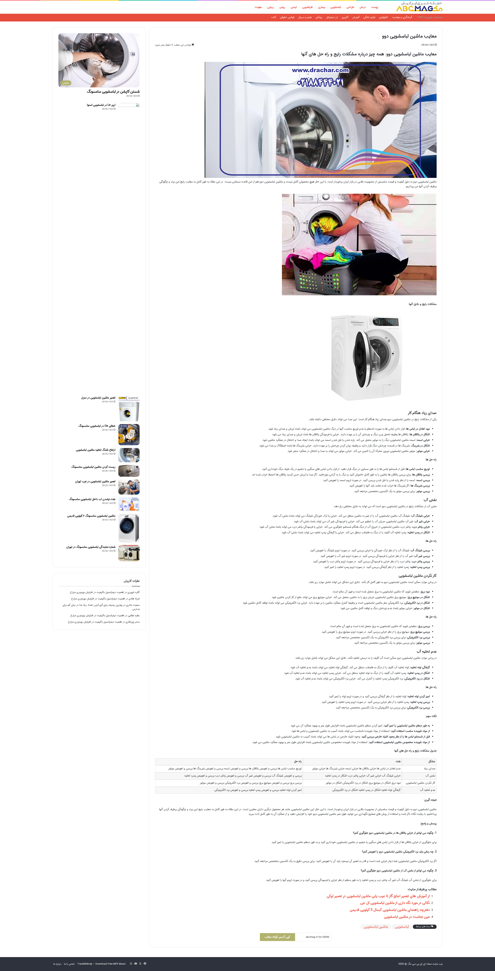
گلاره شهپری (133, 592)
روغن (282, 7)
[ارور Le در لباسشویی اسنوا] (129, 248)
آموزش (356, 17)
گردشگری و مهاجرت (402, 17)
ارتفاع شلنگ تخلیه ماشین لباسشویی (95, 450)
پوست (374, 7)
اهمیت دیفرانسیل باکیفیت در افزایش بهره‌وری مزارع (97, 592)
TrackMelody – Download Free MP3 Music (101, 964)
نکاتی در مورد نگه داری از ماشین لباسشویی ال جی (395, 903)
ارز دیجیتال (332, 17)
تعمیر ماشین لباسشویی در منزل (98, 398)
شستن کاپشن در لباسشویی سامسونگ (113, 91)
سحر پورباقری (132, 622)
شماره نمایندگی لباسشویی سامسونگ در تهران (90, 547)
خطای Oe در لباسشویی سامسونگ (97, 426)
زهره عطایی (134, 615)
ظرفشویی (307, 7)
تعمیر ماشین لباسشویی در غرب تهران (95, 481)
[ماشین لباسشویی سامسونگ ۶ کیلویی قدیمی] (129, 528)
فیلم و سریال (305, 17)
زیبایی (270, 7)
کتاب (273, 17)
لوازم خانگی (369, 17)
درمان (362, 7)
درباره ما (57, 964)
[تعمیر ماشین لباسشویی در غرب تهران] (129, 487)
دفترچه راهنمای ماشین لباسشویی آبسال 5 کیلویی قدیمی (390, 910)
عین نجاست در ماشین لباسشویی (407, 917)
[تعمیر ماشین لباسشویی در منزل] (129, 408)
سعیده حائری (133, 605)
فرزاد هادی (134, 599)
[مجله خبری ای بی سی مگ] (419, 7)
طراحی (350, 7)
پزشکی (319, 17)
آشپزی (345, 17)
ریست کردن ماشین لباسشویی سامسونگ (93, 467)
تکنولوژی (383, 17)
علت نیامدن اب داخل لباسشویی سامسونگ (92, 499)
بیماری (321, 7)
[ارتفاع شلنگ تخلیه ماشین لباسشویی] (129, 455)
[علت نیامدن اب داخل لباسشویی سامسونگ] (129, 504)
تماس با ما (69, 964)
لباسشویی (335, 7)
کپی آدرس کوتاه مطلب (277, 937)
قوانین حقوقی (287, 17)
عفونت (258, 7)
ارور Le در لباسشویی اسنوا (101, 105)
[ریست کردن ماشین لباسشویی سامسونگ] (129, 471)
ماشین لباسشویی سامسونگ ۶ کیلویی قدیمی (91, 516)
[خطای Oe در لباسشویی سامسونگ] (129, 434)
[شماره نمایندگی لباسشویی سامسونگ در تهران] (129, 553)
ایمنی (294, 7)
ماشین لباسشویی (376, 927)
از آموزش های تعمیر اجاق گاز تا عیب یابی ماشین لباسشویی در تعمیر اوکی (378, 896)
